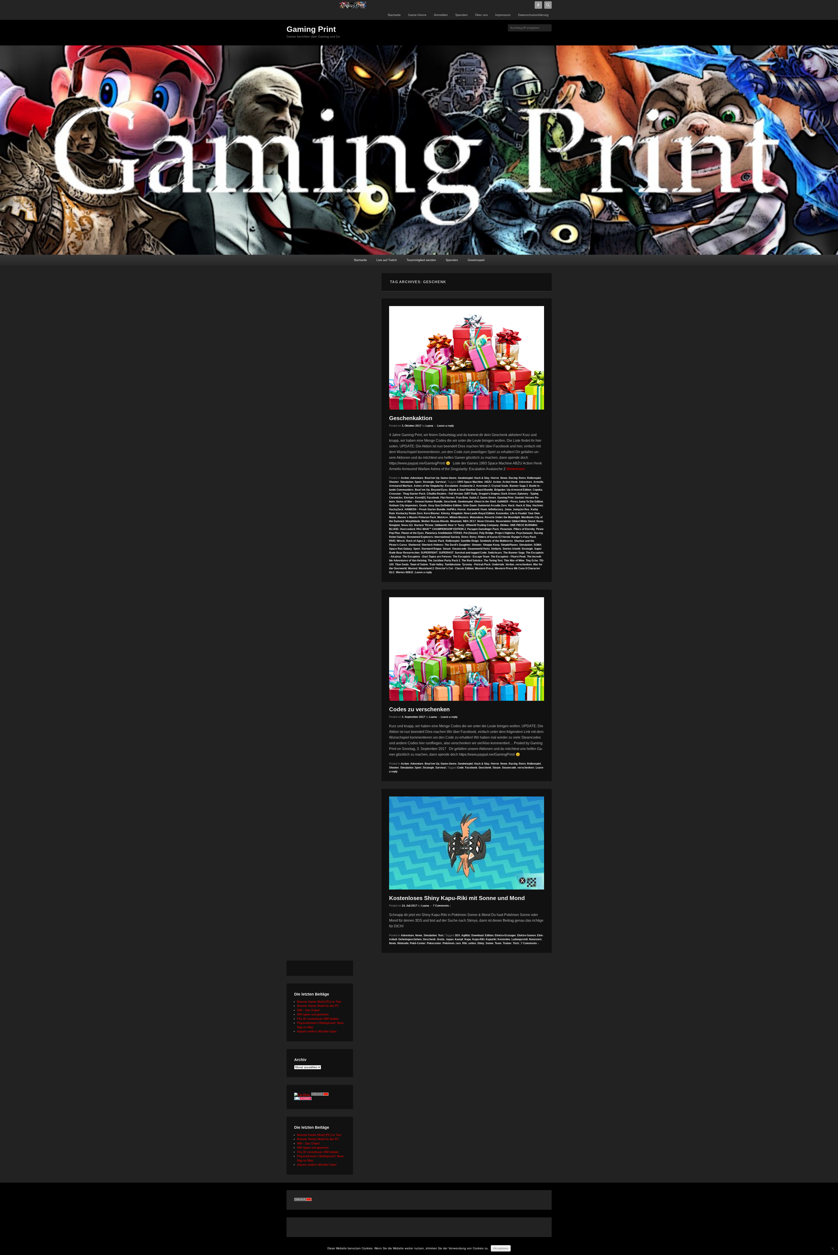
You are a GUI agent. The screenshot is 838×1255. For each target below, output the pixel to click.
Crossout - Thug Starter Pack (407, 493)
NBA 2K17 (469, 521)
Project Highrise (505, 533)
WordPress (528, 37)
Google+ (509, 37)
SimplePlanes (509, 544)
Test (440, 935)
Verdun (509, 564)
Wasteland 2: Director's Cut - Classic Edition (446, 568)
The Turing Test (493, 560)
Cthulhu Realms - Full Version (445, 493)
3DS (457, 935)
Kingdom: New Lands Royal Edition (473, 513)
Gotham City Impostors (403, 505)
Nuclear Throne (423, 525)
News (503, 477)
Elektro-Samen (526, 935)
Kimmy (445, 513)
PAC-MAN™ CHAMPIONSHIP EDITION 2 (441, 529)
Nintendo (403, 943)
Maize (392, 517)
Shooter (394, 481)
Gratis (423, 505)
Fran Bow (462, 497)
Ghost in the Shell (485, 501)
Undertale (498, 564)
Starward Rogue (431, 548)
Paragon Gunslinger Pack (483, 529)
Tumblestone (453, 564)
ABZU (488, 481)
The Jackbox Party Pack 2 (444, 560)
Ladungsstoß (520, 939)
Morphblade (412, 521)
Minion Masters (459, 517)
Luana (429, 425)
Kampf (459, 939)
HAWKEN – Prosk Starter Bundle (425, 509)
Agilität (465, 935)
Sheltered (414, 544)
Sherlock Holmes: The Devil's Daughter (446, 544)
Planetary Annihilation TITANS (443, 533)
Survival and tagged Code (471, 552)
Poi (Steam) (471, 533)
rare (458, 943)
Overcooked (407, 529)
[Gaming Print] (353, 5)
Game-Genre (417, 15)
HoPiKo (451, 509)
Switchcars (495, 552)
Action (405, 477)
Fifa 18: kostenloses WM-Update (317, 1018)
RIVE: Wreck (397, 540)
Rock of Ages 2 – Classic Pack (425, 540)
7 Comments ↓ (442, 905)
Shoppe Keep (491, 544)
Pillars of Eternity (524, 529)
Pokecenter (434, 943)
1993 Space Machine (470, 481)
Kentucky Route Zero (409, 513)
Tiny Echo (532, 560)
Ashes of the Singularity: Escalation (436, 485)
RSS (538, 37)
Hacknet (537, 505)
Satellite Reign (470, 540)
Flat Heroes (447, 497)
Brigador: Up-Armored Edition (512, 489)
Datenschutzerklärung (533, 15)
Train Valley (436, 564)
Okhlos (504, 525)
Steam (447, 548)
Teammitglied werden (421, 260)
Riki (464, 943)
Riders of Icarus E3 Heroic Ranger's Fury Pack (507, 536)
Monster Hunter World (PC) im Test (319, 1001)
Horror (495, 477)
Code (460, 767)
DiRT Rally (470, 493)
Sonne (489, 943)
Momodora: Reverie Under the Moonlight (495, 517)
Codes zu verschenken (419, 709)
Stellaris (496, 548)
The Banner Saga (514, 552)
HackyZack (396, 509)
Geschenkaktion (410, 418)
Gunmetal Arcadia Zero (492, 505)
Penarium (506, 529)
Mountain (456, 521)
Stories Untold (511, 548)
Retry (473, 536)
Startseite (394, 15)
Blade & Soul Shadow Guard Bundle (471, 489)
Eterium (409, 497)
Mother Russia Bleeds (435, 521)
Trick (516, 943)
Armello (538, 481)
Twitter (500, 37)
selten (472, 943)
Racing (513, 477)
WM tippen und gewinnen (313, 1014)
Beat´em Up (422, 489)
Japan (449, 939)
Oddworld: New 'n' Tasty (449, 525)
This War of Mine (514, 560)
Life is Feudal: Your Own (525, 513)
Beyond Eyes (439, 489)
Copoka (537, 489)
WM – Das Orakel (308, 1010)
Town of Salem (419, 564)
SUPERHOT (446, 552)
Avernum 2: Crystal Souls (492, 485)
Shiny (480, 943)
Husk (484, 509)
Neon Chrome (486, 521)
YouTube (519, 37)
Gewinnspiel (476, 260)
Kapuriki (491, 939)
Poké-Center (418, 943)
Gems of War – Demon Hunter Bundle (419, 501)
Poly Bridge (486, 533)
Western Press (484, 568)
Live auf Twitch (386, 260)
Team (498, 943)
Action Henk (510, 481)
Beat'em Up (432, 477)
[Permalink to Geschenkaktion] (466, 358)
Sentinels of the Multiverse (496, 540)
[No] (832, 1248)
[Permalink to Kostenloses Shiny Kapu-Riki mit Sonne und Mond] (466, 843)
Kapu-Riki (478, 939)
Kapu (467, 939)
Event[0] (420, 497)
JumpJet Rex (521, 509)
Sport (418, 481)
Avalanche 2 (467, 485)
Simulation (406, 481)
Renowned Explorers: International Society (433, 536)
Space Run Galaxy (400, 548)
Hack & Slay (481, 477)
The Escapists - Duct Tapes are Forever (427, 556)
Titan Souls (402, 564)
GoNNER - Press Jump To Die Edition (520, 501)
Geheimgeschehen (410, 939)
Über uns (481, 15)
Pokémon (448, 943)
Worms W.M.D (404, 572)
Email (548, 37)
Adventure (416, 477)
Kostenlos (502, 513)
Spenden (461, 15)
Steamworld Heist (479, 548)
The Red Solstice (472, 560)
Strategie (428, 481)
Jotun (508, 509)
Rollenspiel (534, 477)
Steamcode (459, 548)
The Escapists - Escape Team (471, 556)
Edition (489, 935)
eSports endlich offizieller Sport (317, 1031)
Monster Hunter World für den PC (318, 1005)
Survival (440, 481)
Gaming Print (311, 29)
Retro (522, 477)
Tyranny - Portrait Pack (476, 564)
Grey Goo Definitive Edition (445, 505)
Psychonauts (524, 533)
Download (477, 935)
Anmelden (441, 15)
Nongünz (394, 525)
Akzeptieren (500, 1248)
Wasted (412, 568)
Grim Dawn (470, 505)
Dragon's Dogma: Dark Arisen (497, 493)
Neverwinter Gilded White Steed (515, 521)
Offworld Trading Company (482, 525)
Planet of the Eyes (412, 533)
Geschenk (450, 501)
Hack (511, 505)
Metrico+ (442, 517)
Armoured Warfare (400, 485)
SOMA (537, 544)
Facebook (490, 37)
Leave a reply (445, 425)
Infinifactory (495, 509)
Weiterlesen (515, 469)
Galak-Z (474, 497)
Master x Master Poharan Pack (417, 517)
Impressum (503, 15)
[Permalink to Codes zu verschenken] (466, 649)
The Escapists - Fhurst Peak (508, 556)
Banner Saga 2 (519, 485)
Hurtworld (473, 509)
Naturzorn (535, 939)
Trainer (507, 943)
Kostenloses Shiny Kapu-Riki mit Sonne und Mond (457, 898)
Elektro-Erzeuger (505, 935)
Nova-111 (407, 525)
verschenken (523, 564)
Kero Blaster (432, 513)
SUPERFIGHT (429, 552)
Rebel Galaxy (397, 536)
